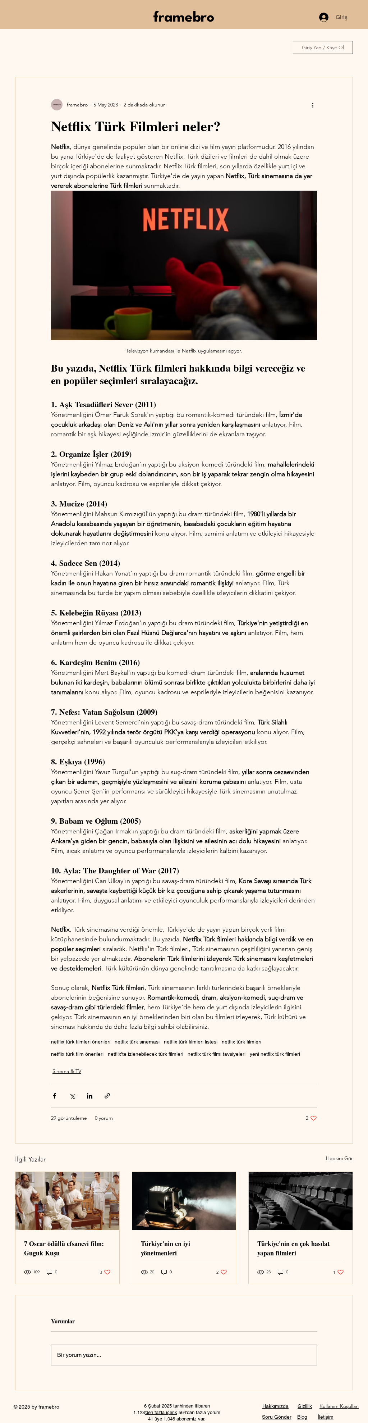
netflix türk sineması (137, 1042)
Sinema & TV (66, 1071)
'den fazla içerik (161, 1412)
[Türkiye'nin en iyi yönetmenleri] (184, 1201)
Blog (302, 1417)
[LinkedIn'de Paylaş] (89, 1095)
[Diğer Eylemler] (312, 104)
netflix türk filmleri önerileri (80, 1042)
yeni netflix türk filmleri (275, 1054)
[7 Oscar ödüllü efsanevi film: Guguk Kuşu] (67, 1201)
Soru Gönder (276, 1417)
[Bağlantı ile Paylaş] (107, 1095)
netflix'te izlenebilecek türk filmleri (145, 1054)
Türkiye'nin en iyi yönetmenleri (165, 1248)
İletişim (326, 1417)
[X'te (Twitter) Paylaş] (72, 1095)
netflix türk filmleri (241, 1042)
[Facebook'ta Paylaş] (54, 1095)
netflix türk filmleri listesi (190, 1042)
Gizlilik (305, 1406)
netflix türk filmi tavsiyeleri (216, 1054)
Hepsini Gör (339, 1158)
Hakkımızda (275, 1406)
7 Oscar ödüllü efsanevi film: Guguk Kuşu (64, 1248)
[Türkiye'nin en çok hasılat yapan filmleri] (301, 1201)
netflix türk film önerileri (77, 1054)
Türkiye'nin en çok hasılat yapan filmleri (293, 1248)
